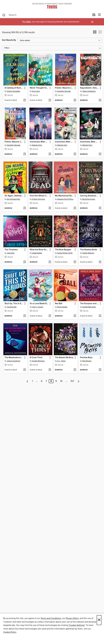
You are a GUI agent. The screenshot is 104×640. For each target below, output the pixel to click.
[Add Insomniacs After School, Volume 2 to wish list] (49, 154)
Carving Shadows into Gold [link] (89, 196)
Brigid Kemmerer (88, 199)
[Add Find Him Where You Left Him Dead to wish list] (49, 208)
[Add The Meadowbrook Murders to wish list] (24, 370)
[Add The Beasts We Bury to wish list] (75, 370)
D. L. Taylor (61, 361)
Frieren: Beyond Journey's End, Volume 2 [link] (64, 88)
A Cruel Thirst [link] (36, 357)
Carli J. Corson (37, 307)
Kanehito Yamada (64, 91)
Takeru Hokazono (89, 91)
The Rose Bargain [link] (63, 249)
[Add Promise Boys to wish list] (100, 370)
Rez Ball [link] (58, 303)
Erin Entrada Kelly (13, 199)
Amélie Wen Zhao (89, 307)
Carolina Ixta (11, 307)
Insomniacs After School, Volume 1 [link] (64, 142)
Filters (6, 48)
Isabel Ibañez (37, 253)
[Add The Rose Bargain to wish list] (75, 262)
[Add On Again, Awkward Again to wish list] (24, 208)
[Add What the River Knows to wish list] (49, 262)
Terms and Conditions (51, 618)
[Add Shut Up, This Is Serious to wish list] (24, 316)
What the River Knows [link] (39, 249)
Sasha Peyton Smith (65, 253)
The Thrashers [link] (11, 249)
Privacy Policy (72, 618)
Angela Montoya (38, 361)
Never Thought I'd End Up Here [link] (39, 88)
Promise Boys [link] (86, 357)
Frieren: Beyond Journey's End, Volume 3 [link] (14, 142)
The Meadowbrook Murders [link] (14, 357)
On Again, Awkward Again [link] (14, 196)
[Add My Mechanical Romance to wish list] (75, 208)
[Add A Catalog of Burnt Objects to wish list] (24, 100)
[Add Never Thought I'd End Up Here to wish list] (49, 100)
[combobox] (46, 15)
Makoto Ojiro (37, 145)
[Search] (4, 15)
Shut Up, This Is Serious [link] (14, 303)
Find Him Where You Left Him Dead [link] (39, 196)
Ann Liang (36, 91)
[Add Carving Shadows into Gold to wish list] (100, 208)
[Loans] (93, 15)
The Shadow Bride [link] (88, 249)
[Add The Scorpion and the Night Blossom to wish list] (100, 316)
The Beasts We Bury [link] (64, 357)
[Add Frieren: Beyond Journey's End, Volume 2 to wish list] (75, 100)
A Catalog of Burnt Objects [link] (14, 88)
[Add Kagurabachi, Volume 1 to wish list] (100, 100)
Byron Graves (62, 307)
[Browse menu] (99, 15)
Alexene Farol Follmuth (66, 199)
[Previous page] (27, 381)
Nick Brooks (86, 361)
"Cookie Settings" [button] (77, 625)
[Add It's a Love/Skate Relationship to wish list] (49, 316)
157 (72, 381)
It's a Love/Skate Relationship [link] (39, 303)
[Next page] (78, 381)
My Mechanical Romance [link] (64, 196)
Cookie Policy (9, 632)
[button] (94, 32)
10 (61, 381)
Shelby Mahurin (88, 253)
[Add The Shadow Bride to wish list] (100, 262)
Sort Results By (9, 40)
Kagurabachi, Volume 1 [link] (89, 88)
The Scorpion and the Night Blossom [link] (89, 303)
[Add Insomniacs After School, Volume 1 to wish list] (75, 154)
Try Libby (26, 21)
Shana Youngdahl (13, 91)
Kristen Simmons (38, 199)
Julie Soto (10, 253)
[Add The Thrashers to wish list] (24, 262)
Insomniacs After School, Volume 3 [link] (89, 142)
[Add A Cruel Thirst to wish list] (49, 370)
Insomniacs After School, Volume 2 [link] (39, 142)
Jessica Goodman (13, 361)
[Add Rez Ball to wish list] (75, 316)
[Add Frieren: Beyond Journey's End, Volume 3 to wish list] (24, 154)
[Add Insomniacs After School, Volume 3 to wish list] (100, 154)
